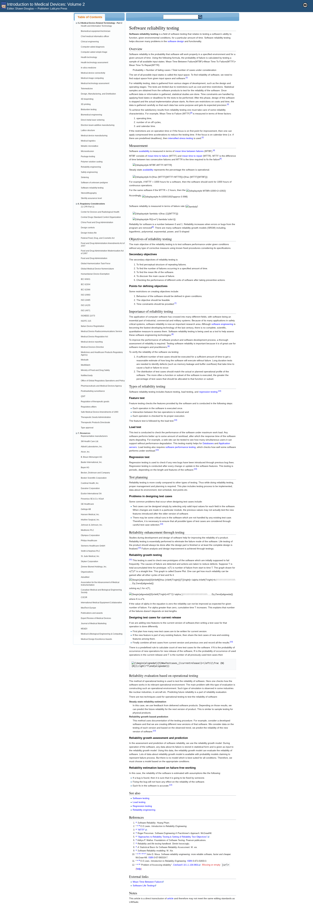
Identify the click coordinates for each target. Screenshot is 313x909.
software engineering (222, 324)
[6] (153, 227)
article (170, 898)
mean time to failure (158, 156)
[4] (214, 150)
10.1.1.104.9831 (191, 865)
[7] (175, 303)
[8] (172, 334)
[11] (139, 548)
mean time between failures (189, 151)
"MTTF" (141, 830)
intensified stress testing (180, 138)
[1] (187, 78)
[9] (169, 346)
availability (144, 151)
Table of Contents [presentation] (90, 17)
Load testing (139, 802)
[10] (219, 391)
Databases (208, 443)
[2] (228, 104)
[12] (154, 731)
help (138, 868)
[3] (191, 113)
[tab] (90, 17)
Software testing (141, 798)
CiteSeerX (178, 865)
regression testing (208, 391)
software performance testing (180, 447)
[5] (221, 159)
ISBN (150, 857)
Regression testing (142, 806)
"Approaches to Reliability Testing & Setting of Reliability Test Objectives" (172, 837)
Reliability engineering (144, 809)
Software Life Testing (143, 885)
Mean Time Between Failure (147, 881)
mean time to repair (192, 156)
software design (176, 41)
